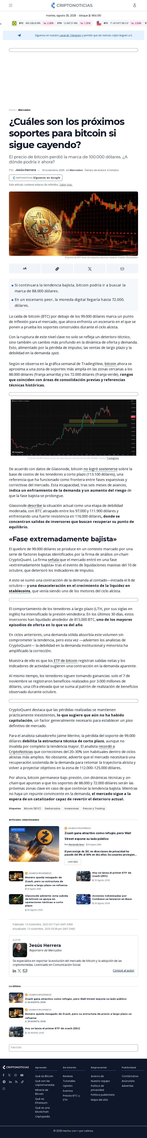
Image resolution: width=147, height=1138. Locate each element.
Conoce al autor (123, 970)
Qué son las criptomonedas (44, 1083)
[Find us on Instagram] (15, 1075)
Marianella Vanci (76, 844)
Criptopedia (42, 1116)
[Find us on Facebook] (3, 1075)
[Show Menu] (10, 5)
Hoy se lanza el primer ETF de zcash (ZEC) (52, 1028)
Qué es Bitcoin (44, 1076)
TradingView (113, 458)
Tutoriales (69, 1081)
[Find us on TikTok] (22, 1082)
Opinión (68, 1086)
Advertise (127, 1086)
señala (54, 559)
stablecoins (19, 590)
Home (12, 109)
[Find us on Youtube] (21, 1075)
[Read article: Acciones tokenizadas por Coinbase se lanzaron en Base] (83, 899)
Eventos (68, 1091)
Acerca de (97, 1076)
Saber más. (66, 184)
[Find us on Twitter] (9, 1075)
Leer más (74, 861)
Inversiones (72, 808)
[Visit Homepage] (72, 5)
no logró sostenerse (101, 468)
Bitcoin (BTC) (32, 808)
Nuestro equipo (100, 1081)
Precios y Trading (94, 808)
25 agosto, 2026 (94, 844)
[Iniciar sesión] (134, 5)
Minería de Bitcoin (41, 1092)
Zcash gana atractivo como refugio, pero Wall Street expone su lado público (76, 998)
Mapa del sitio (99, 1100)
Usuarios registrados (79, 828)
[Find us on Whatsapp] (4, 1089)
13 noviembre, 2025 (53, 170)
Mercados (24, 109)
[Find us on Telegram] (4, 1082)
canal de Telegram (70, 35)
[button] (73, 268)
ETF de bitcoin (65, 660)
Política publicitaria (103, 1095)
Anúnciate (128, 1081)
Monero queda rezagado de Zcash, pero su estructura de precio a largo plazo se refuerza (46, 881)
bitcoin (111, 363)
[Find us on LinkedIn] (10, 1082)
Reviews (68, 1076)
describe (35, 505)
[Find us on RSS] (16, 1082)
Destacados (52, 808)
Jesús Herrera (25, 170)
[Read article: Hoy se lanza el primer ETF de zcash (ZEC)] (83, 876)
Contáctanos (130, 1076)
